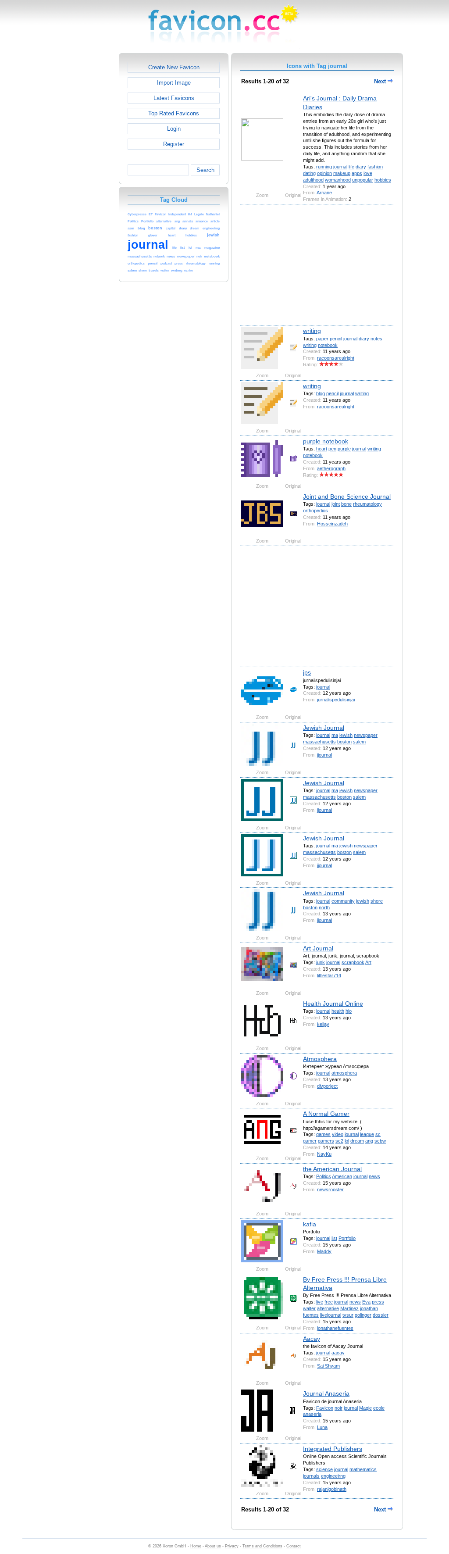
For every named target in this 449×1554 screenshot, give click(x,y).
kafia (309, 1224)
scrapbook (353, 962)
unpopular (362, 179)
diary (361, 166)
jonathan (369, 1308)
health (337, 1011)
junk (320, 962)
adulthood (313, 179)
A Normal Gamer (326, 1113)
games (323, 1134)
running (324, 166)
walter (309, 1308)
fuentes (311, 1315)
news (374, 1176)
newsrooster (330, 1189)
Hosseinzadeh (332, 523)
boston (344, 741)
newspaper (366, 735)
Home (195, 1546)
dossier (380, 1315)
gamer (310, 1140)
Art (368, 962)
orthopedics (315, 510)
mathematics (363, 1469)
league (367, 1134)
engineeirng (333, 1476)
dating (309, 173)
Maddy (324, 1251)
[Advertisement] (81, 184)
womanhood (338, 179)
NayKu (324, 1154)
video (337, 1134)
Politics (323, 1176)
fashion (375, 166)
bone (346, 504)
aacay (338, 1352)
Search (205, 170)
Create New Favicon (174, 67)
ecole (379, 1408)
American (342, 1176)
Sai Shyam (328, 1365)
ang (369, 1140)
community (343, 901)
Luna (322, 1427)
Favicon (324, 1408)
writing (312, 330)
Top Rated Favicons (173, 113)
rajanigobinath (331, 1489)
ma (334, 735)
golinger (363, 1315)
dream (357, 1140)
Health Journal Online (333, 1003)
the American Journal (332, 1168)
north (324, 907)
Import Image (174, 82)
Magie (365, 1408)
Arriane (324, 192)
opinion (324, 173)
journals (311, 1476)
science (324, 1469)
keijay (323, 1024)
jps (307, 672)
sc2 (339, 1140)
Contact (293, 1546)
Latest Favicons (173, 98)
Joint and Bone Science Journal (347, 496)
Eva (366, 1301)
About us (213, 1546)
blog (320, 393)
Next (381, 81)
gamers (326, 1140)
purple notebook (325, 441)
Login (174, 128)
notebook (328, 345)
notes (376, 338)
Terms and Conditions (262, 1546)
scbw (380, 1140)
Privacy (232, 1546)
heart (321, 448)
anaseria (312, 1414)
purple (344, 448)
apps (357, 173)
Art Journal (318, 948)
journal (340, 166)
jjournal (324, 754)
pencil (336, 338)
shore (377, 901)
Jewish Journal (323, 727)
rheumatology (367, 504)
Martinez (349, 1308)
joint (335, 504)
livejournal (330, 1315)
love (367, 173)
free (328, 1301)
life (351, 166)
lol (347, 1140)
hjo (349, 1011)
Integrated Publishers (332, 1448)
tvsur (347, 1315)
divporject (327, 1086)
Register (173, 144)
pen (332, 448)
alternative (328, 1308)
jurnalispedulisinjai (336, 699)
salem (359, 741)
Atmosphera (320, 1058)
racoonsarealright (335, 358)
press (378, 1301)
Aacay (311, 1338)
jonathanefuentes (335, 1328)
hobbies (382, 179)
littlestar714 (329, 975)
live (319, 1301)
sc (378, 1134)
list (334, 1238)
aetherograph (331, 468)
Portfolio (347, 1238)
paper (322, 338)
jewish (346, 735)
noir (338, 1408)
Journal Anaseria (326, 1393)
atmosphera (344, 1072)
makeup (341, 173)
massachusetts (319, 741)
